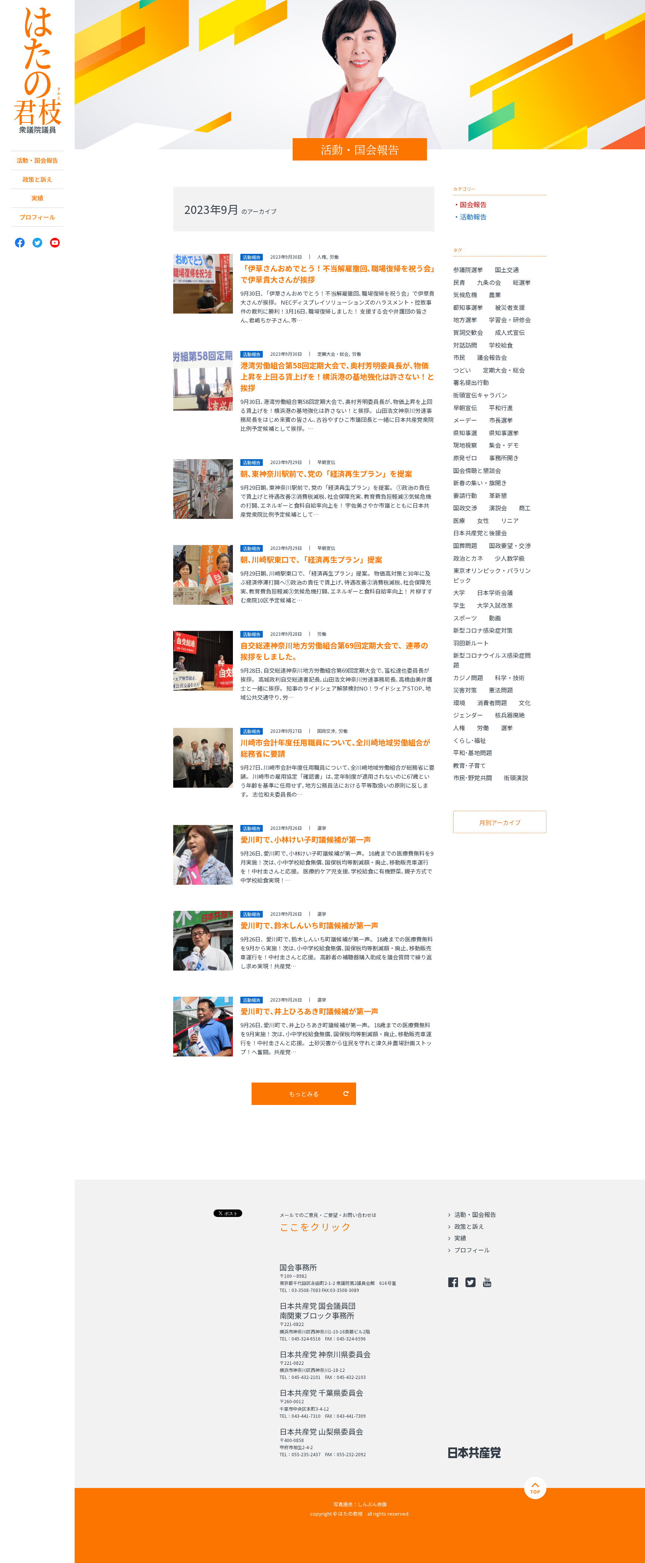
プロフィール (37, 216)
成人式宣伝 (510, 332)
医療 (459, 520)
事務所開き (504, 457)
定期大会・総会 (333, 354)
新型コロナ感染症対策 (483, 630)
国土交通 (507, 269)
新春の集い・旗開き (480, 482)
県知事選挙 (504, 432)
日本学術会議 (495, 592)
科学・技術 (510, 677)
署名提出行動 (471, 382)
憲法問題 (501, 689)
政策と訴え (37, 179)
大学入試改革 (495, 605)
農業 (495, 294)
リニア (510, 520)
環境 (459, 702)
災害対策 (465, 689)
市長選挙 (501, 419)
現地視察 (465, 444)
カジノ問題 (468, 677)
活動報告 (473, 216)
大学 (459, 592)
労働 (334, 256)
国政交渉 (326, 731)
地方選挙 (465, 319)
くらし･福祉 (469, 740)
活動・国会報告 (37, 160)
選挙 (321, 828)
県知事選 (465, 432)
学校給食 (501, 344)
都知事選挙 (468, 307)
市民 (459, 357)
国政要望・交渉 (510, 545)
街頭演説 (516, 777)
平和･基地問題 (472, 752)
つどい (462, 369)
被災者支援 (510, 307)
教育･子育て (469, 765)
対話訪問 (465, 344)
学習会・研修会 (510, 319)
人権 (321, 256)
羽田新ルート (471, 642)
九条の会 (489, 282)
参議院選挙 (468, 269)
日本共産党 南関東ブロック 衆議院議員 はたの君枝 (37, 70)
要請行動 (465, 495)
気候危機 (465, 294)
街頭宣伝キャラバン (480, 394)
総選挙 (522, 282)
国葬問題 (465, 545)
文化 (525, 702)
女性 (483, 520)
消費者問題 (492, 702)
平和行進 (501, 407)
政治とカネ (468, 558)
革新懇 (498, 495)
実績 (37, 197)
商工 (525, 507)
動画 (495, 617)
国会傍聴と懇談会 (477, 470)
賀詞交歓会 (468, 332)
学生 (459, 605)
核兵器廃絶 (510, 714)
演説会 (498, 507)
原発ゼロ (465, 457)
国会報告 (473, 204)
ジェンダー (468, 714)
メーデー (465, 419)
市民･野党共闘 (472, 777)
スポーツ (465, 617)
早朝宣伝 (326, 462)
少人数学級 (510, 558)
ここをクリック (316, 1226)
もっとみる (304, 1093)
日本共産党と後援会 (480, 532)
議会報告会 (492, 357)
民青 (459, 282)
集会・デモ (504, 444)
